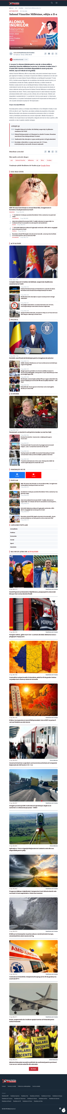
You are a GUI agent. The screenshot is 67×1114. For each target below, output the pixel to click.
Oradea (49, 160)
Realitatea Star (24, 1096)
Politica (14, 231)
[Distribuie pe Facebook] (49, 53)
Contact (4, 1086)
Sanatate (12, 212)
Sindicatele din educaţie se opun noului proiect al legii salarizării (35, 139)
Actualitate (21, 8)
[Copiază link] (45, 53)
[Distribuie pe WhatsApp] (52, 53)
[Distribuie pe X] (56, 53)
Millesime (31, 160)
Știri (16, 8)
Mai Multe (33, 1069)
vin (37, 160)
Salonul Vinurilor (20, 160)
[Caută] (51, 3)
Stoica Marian (54, 760)
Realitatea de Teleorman (19, 1098)
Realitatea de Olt (17, 1101)
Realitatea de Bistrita (35, 1096)
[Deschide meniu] (56, 3)
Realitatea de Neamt (6, 1101)
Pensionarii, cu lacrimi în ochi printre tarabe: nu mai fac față (30, 432)
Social (14, 224)
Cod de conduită (36, 1086)
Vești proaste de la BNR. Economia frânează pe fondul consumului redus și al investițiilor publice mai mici (37, 453)
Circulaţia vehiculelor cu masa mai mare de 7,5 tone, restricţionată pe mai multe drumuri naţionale (31, 143)
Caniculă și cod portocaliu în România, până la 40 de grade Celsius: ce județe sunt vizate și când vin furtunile (32, 678)
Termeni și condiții (12, 1086)
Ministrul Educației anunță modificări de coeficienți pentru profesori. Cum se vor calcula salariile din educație (33, 1063)
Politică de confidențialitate (24, 1086)
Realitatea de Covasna (7, 1098)
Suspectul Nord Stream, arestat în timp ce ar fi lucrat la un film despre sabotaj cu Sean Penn (39, 313)
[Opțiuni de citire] (63, 1110)
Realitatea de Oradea (26, 53)
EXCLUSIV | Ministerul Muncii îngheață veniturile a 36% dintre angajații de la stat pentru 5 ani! (37, 509)
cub (11, 160)
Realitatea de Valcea (32, 1098)
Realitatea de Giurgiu (57, 1096)
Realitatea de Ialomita (54, 1098)
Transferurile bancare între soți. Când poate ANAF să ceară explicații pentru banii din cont (37, 461)
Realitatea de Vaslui (46, 1096)
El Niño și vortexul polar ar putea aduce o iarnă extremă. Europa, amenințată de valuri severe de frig (31, 935)
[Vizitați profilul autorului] (11, 53)
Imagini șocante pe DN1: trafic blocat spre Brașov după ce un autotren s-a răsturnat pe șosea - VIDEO (30, 807)
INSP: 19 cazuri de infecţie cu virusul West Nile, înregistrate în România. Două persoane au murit (30, 209)
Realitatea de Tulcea (27, 1101)
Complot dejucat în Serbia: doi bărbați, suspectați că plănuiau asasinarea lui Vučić (34, 130)
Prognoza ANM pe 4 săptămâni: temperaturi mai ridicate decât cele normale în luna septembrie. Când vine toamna (32, 892)
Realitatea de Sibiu (38, 1101)
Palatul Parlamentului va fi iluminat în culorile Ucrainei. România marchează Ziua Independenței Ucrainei (35, 135)
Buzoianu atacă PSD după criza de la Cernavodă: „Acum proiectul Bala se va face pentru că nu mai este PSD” (34, 234)
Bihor (42, 160)
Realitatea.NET (5, 1096)
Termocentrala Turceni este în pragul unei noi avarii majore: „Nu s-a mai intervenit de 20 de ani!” (37, 445)
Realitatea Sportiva (15, 1096)
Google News (45, 165)
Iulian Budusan (53, 1059)
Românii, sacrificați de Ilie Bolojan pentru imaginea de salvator (31, 358)
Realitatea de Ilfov (43, 1098)
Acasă (12, 8)
